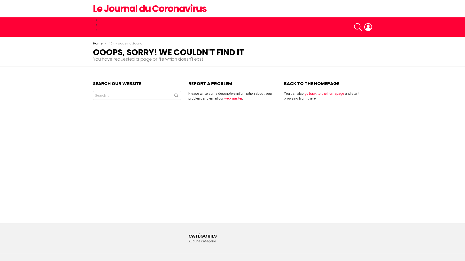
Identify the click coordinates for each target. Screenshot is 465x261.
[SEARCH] (358, 27)
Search (176, 96)
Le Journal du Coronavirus (150, 8)
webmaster (233, 98)
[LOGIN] (368, 27)
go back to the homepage (324, 93)
